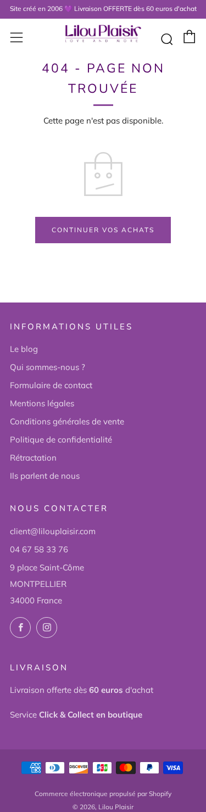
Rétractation (33, 457)
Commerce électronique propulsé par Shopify (103, 793)
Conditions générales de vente (67, 421)
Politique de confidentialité (61, 439)
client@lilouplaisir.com (53, 531)
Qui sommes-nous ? (47, 367)
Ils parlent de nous (45, 476)
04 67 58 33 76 (39, 549)
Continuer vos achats (103, 230)
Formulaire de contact (51, 385)
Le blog (24, 349)
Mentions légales (42, 403)
